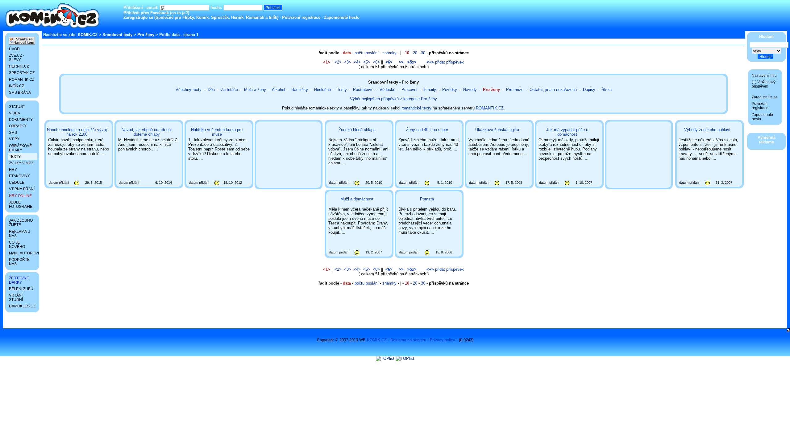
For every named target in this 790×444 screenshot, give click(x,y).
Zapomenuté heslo (342, 17)
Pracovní (409, 89)
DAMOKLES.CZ (22, 306)
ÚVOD (14, 49)
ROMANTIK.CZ (490, 108)
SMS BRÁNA (20, 92)
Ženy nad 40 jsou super (427, 129)
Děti (211, 89)
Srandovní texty (117, 34)
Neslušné (322, 89)
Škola (606, 89)
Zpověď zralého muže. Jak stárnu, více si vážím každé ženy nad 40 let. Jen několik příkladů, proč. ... (429, 155)
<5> (366, 62)
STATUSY (17, 107)
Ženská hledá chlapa (357, 129)
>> (401, 62)
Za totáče (229, 89)
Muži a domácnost (356, 199)
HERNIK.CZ (19, 66)
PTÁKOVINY (19, 176)
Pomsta (427, 199)
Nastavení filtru (764, 75)
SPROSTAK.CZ (22, 73)
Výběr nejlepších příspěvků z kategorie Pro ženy (393, 99)
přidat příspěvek (445, 62)
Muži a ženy (255, 89)
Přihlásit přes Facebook (146, 12)
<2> (338, 62)
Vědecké (387, 89)
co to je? (179, 12)
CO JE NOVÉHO (17, 244)
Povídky (449, 89)
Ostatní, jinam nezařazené (553, 89)
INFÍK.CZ (16, 86)
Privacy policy (442, 340)
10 (407, 53)
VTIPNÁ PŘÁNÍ (22, 189)
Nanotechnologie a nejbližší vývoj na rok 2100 (77, 132)
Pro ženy (145, 34)
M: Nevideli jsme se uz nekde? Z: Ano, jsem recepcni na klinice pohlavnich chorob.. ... (148, 155)
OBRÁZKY (18, 126)
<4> (357, 62)
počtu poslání (367, 53)
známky (389, 53)
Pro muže (514, 89)
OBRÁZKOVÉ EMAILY (20, 148)
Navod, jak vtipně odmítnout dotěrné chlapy (147, 132)
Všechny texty (189, 89)
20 (415, 53)
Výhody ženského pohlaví (707, 129)
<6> (376, 62)
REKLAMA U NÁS (19, 233)
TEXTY (15, 156)
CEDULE (16, 182)
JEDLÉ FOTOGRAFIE (20, 204)
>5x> (412, 62)
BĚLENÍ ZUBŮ (21, 289)
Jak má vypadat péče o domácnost (567, 132)
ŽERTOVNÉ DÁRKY (19, 280)
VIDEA (14, 113)
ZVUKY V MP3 (21, 163)
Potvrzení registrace (301, 17)
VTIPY (14, 139)
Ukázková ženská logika (497, 129)
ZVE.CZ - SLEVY (16, 57)
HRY (13, 169)
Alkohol (278, 89)
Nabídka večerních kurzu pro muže (217, 132)
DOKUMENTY (21, 119)
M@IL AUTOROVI (23, 253)
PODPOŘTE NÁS (19, 261)
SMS (13, 132)
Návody (470, 89)
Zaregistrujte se (138, 17)
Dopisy (589, 89)
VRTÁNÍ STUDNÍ (16, 297)
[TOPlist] (385, 358)
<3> (347, 62)
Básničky (299, 89)
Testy (342, 89)
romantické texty (416, 108)
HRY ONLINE (20, 196)
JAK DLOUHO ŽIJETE (21, 222)
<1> (326, 62)
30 (423, 53)
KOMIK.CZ (88, 34)
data (347, 53)
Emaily (430, 89)
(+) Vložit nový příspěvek (763, 84)
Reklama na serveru (408, 340)
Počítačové (363, 89)
